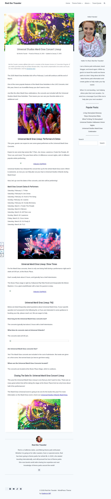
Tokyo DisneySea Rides (92, 116)
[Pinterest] (20, 488)
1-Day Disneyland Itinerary (92, 113)
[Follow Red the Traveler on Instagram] (39, 470)
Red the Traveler (23, 53)
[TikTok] (17, 488)
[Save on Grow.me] (2, 258)
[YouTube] (13, 488)
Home (68, 3)
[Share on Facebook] (2, 244)
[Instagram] (10, 488)
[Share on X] (2, 255)
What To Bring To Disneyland (92, 119)
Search (81, 139)
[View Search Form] (104, 3)
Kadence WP (46, 493)
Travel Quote (96, 3)
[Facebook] (6, 488)
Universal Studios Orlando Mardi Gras (54, 395)
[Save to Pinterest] (2, 248)
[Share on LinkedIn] (2, 251)
